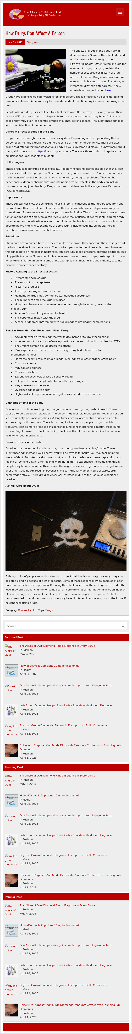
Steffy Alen (33, 42)
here (108, 90)
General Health (27, 610)
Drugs (49, 610)
